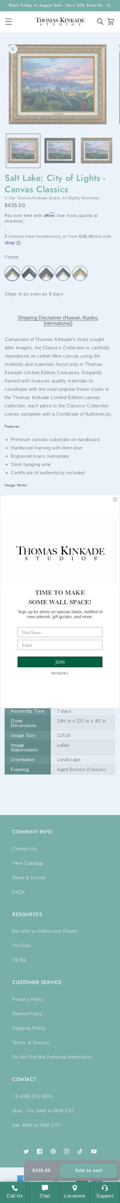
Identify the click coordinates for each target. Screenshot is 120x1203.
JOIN (60, 662)
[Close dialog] (115, 499)
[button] (100, 21)
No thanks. (60, 673)
